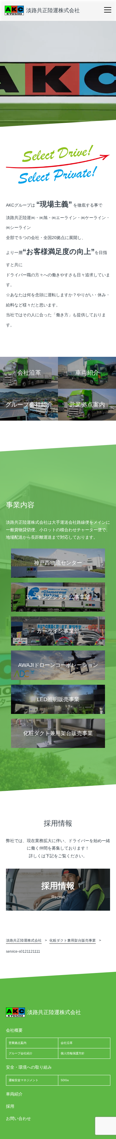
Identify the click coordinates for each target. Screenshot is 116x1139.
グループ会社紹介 (20, 1053)
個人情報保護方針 (72, 1053)
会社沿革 (67, 1043)
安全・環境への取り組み (29, 1067)
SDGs (65, 1080)
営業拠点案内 (17, 1043)
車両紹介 (14, 1094)
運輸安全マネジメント (23, 1080)
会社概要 (14, 1030)
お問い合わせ (18, 1118)
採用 (10, 1106)
